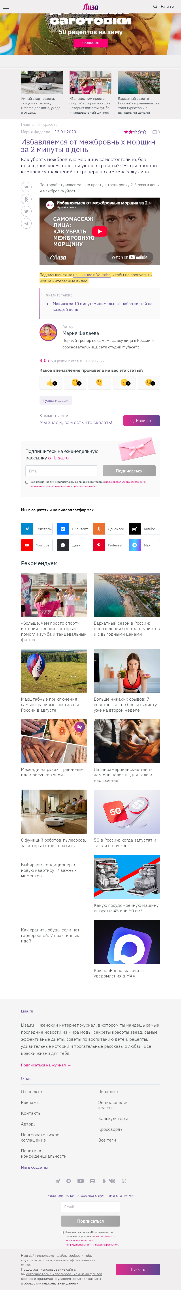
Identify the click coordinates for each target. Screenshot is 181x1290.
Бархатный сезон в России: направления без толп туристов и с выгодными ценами (90, 105)
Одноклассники (116, 529)
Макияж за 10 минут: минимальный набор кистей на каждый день (103, 306)
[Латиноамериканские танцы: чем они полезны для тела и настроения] (127, 741)
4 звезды (140, 132)
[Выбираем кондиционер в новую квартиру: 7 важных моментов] (54, 856)
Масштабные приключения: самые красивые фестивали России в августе (50, 704)
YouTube (42, 545)
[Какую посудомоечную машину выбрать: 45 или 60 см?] (127, 877)
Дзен (76, 545)
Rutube (149, 529)
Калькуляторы (113, 1118)
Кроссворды (110, 1129)
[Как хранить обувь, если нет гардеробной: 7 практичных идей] (54, 922)
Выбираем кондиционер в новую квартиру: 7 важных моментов (49, 870)
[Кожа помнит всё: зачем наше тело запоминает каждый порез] (139, 82)
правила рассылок (84, 486)
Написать (144, 420)
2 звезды (131, 132)
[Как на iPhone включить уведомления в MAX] (127, 942)
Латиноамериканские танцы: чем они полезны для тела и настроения (124, 774)
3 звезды (135, 132)
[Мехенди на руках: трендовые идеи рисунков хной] (54, 741)
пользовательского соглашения (125, 481)
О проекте (31, 1091)
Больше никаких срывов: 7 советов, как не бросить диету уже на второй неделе (125, 704)
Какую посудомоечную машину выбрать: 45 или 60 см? (126, 908)
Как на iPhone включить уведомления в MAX (118, 973)
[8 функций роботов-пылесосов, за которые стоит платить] (54, 812)
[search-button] (155, 6)
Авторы (28, 1124)
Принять (138, 1269)
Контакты (31, 1113)
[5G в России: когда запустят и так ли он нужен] (127, 812)
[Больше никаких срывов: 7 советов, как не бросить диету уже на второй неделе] (127, 671)
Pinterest (115, 545)
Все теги (107, 1140)
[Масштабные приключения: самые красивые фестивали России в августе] (54, 671)
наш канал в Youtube (92, 274)
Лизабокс (108, 1091)
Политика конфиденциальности (44, 1153)
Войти (167, 6)
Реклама (30, 1102)
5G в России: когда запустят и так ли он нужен (125, 842)
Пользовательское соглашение (40, 1137)
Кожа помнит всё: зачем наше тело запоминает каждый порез (138, 103)
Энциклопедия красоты (113, 1104)
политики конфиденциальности (50, 486)
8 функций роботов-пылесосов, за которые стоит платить (53, 842)
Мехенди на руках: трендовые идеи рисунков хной (52, 772)
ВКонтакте (80, 529)
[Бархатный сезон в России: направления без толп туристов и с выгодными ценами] (90, 82)
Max (147, 545)
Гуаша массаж (56, 400)
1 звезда (126, 132)
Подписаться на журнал (43, 1065)
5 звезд (144, 132)
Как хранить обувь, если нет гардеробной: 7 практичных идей (50, 935)
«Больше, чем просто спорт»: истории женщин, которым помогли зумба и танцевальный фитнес (42, 105)
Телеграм (44, 529)
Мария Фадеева (35, 131)
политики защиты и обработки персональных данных (61, 1280)
